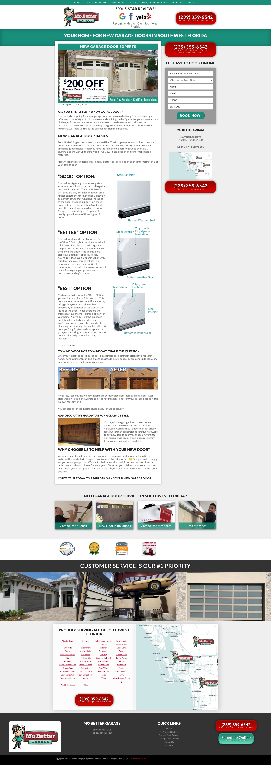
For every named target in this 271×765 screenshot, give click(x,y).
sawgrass (121, 675)
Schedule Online (236, 738)
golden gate (121, 654)
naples (121, 661)
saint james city (68, 675)
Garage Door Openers (156, 526)
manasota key (86, 661)
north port (121, 665)
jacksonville (86, 658)
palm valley (103, 668)
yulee (85, 685)
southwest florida (67, 678)
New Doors (118, 3)
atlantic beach (68, 641)
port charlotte (86, 671)
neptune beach (85, 665)
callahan (103, 648)
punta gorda (103, 671)
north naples (103, 665)
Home (77, 3)
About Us (177, 3)
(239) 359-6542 (196, 18)
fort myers (85, 654)
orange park (68, 668)
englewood (103, 651)
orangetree (85, 668)
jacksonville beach (103, 658)
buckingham (86, 648)
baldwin (85, 641)
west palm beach (68, 685)
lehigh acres (121, 658)
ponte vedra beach (68, 671)
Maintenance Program (154, 3)
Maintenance (197, 526)
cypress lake (85, 651)
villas (103, 678)
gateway (103, 654)
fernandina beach (67, 654)
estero (121, 651)
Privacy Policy (140, 759)
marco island (103, 661)
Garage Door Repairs (169, 735)
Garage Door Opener (169, 738)
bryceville (68, 648)
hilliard (68, 658)
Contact (192, 3)
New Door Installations (115, 526)
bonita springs (121, 644)
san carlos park (85, 675)
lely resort (67, 661)
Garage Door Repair (96, 3)
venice (85, 678)
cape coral (121, 648)
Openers (133, 3)
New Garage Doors (169, 731)
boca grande (121, 641)
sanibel (104, 675)
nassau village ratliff (67, 665)
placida (121, 668)
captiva (68, 651)
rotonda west (121, 671)
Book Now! (191, 116)
